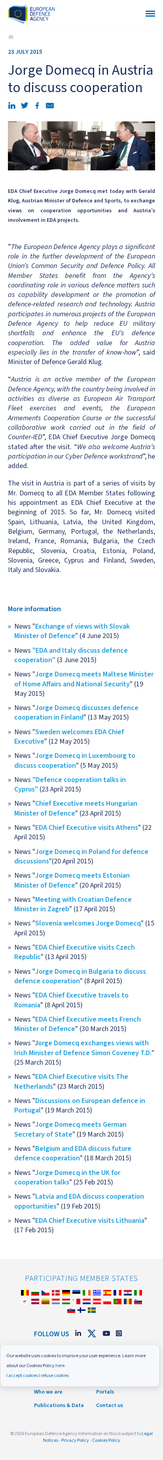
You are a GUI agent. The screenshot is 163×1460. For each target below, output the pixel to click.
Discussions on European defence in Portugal (79, 1105)
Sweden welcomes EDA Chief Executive (69, 736)
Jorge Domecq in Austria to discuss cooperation (12, 37)
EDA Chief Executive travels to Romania (71, 1000)
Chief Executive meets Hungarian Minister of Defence (75, 808)
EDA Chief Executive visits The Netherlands (71, 1081)
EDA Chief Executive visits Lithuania (89, 1221)
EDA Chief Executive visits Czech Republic (74, 952)
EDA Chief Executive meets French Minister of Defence (77, 1024)
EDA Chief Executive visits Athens (86, 828)
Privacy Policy (75, 1440)
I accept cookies (22, 1375)
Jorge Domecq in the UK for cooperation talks (67, 1177)
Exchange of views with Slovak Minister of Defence (72, 631)
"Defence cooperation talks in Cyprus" (70, 784)
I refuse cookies (54, 1375)
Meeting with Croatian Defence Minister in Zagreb (73, 904)
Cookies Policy (106, 1440)
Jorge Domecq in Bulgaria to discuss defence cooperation (80, 976)
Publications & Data (59, 1405)
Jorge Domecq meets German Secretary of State (70, 1129)
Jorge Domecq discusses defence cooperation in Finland (76, 712)
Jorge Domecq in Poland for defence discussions (81, 856)
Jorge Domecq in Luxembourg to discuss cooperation (74, 760)
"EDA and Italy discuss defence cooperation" (71, 655)
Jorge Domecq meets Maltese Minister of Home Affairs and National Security (84, 679)
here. (60, 1365)
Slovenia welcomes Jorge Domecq (88, 923)
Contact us (109, 1405)
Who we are (48, 1392)
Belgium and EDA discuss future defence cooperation (72, 1153)
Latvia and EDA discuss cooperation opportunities (79, 1201)
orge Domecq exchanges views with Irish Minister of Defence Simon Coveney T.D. (83, 1048)
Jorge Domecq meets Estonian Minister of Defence (72, 880)
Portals (105, 1392)
